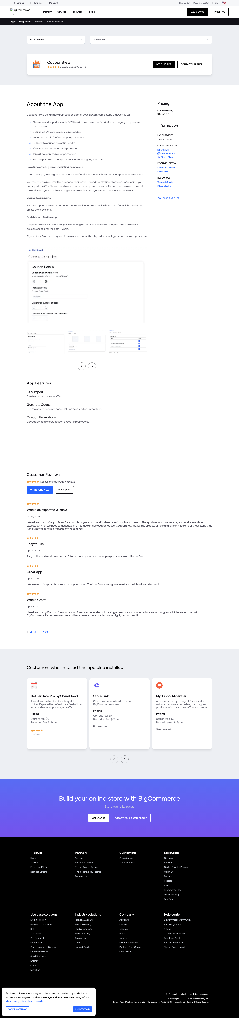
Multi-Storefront (38, 920)
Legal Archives (179, 1002)
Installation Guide (166, 167)
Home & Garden (83, 947)
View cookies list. (36, 1001)
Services (34, 862)
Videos (167, 929)
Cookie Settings (202, 1002)
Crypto (33, 965)
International (36, 942)
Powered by (81, 876)
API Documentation (174, 942)
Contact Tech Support (175, 933)
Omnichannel (37, 938)
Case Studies (126, 858)
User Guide (162, 171)
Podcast (168, 876)
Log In (215, 3)
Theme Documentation (175, 947)
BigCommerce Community (177, 920)
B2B (32, 929)
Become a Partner (84, 862)
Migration (35, 970)
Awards (123, 938)
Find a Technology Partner (88, 871)
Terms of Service (165, 182)
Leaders (124, 924)
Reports (168, 880)
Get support (64, 489)
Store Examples (127, 862)
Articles (168, 862)
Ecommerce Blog (172, 890)
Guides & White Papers (175, 867)
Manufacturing (82, 933)
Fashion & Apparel (84, 920)
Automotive (80, 938)
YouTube (194, 994)
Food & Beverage (83, 929)
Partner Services (55, 21)
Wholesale (35, 933)
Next (45, 631)
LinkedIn (183, 994)
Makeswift (53, 3)
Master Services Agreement (159, 1002)
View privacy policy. (16, 1001)
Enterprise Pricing (39, 867)
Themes (39, 21)
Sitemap (190, 1002)
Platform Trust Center (130, 947)
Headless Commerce (41, 924)
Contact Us (125, 951)
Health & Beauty (83, 924)
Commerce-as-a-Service (43, 947)
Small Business (38, 956)
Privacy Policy (164, 186)
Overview (79, 858)
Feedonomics (36, 3)
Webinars (169, 871)
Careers (124, 929)
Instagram (204, 994)
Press (122, 933)
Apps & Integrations (20, 21)
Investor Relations (129, 942)
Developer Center (201, 3)
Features (34, 858)
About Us (124, 920)
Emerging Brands (39, 951)
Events (167, 885)
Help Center (184, 3)
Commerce (19, 3)
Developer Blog (171, 894)
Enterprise (35, 960)
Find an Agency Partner (87, 867)
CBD (77, 942)
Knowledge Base (172, 924)
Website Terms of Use (135, 1002)
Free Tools (169, 899)
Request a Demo (38, 871)
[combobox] (151, 40)
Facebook (173, 994)
